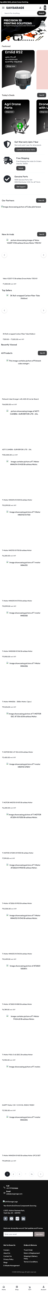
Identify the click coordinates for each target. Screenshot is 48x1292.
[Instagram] (17, 1219)
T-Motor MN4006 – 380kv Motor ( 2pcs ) (17, 702)
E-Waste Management (11, 1265)
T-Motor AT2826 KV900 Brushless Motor (17, 903)
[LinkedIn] (23, 1219)
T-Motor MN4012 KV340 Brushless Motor (17, 954)
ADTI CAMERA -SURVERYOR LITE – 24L (17, 449)
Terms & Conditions (31, 1262)
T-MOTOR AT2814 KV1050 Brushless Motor (17, 853)
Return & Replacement (32, 1253)
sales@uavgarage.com (14, 1194)
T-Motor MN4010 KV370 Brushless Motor (17, 601)
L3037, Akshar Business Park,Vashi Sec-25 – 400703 (14, 1211)
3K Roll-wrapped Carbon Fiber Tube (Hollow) (19, 334)
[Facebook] (5, 1219)
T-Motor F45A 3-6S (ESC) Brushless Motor (17, 1055)
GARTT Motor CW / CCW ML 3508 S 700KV (18, 1105)
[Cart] (45, 7)
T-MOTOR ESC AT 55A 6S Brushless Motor (17, 752)
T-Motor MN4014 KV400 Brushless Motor (17, 500)
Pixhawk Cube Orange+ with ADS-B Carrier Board (20, 399)
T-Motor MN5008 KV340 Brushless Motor (17, 651)
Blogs (5, 1262)
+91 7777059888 (12, 1188)
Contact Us (7, 1256)
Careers (6, 1250)
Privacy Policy (8, 1259)
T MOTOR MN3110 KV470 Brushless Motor (17, 802)
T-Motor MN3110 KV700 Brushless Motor (17, 550)
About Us (6, 1253)
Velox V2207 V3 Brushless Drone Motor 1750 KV (20, 278)
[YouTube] (11, 1219)
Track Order (28, 1250)
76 (32, 1174)
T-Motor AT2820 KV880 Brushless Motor (17, 1004)
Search (41, 13)
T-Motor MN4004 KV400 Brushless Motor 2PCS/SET (21, 1155)
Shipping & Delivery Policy (31, 1257)
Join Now (39, 1234)
